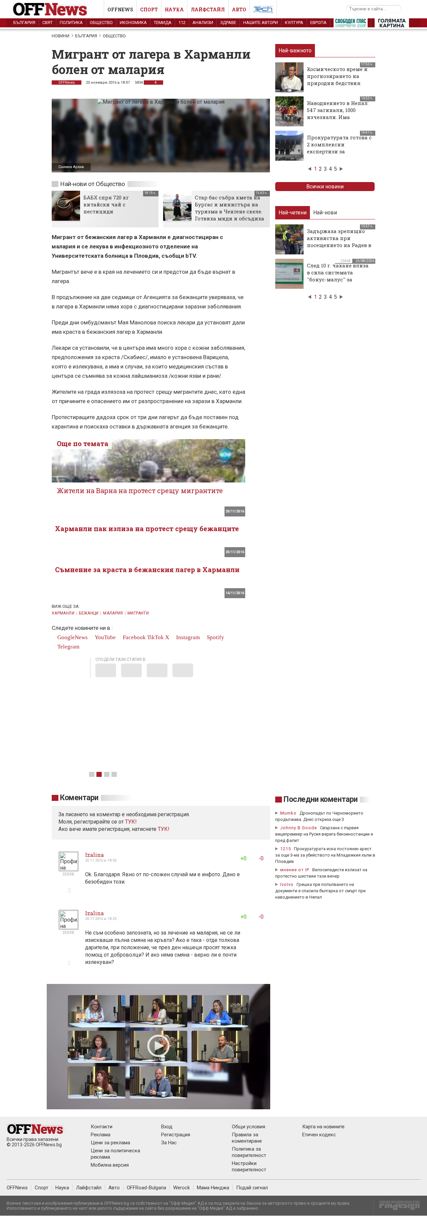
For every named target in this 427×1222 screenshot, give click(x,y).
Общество (101, 22)
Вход (166, 1127)
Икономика (133, 22)
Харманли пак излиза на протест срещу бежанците (147, 528)
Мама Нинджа (213, 1188)
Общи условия (248, 1127)
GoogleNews (72, 637)
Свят (47, 22)
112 (181, 22)
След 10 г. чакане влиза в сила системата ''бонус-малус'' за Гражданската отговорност (338, 279)
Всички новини (325, 186)
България (24, 22)
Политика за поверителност (249, 1152)
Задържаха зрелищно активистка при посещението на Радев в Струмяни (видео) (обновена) (339, 245)
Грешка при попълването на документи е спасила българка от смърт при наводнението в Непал (320, 891)
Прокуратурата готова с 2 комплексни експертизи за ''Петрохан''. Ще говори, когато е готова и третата (339, 155)
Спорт (149, 9)
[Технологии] (263, 10)
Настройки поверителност (249, 1166)
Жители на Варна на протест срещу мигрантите (140, 490)
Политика (71, 22)
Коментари (79, 797)
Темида (162, 22)
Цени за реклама (110, 1143)
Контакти (101, 1127)
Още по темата (82, 443)
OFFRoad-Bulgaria (146, 1188)
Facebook (133, 637)
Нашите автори (260, 22)
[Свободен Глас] (350, 24)
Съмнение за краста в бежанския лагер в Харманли (147, 569)
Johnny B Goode (298, 827)
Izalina (94, 854)
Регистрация (175, 1135)
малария (113, 613)
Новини (60, 35)
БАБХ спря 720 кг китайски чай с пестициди (106, 204)
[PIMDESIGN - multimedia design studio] (396, 1207)
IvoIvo (287, 884)
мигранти (138, 613)
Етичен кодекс (319, 1135)
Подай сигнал (252, 1188)
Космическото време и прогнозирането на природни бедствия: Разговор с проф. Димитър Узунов (337, 83)
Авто (239, 9)
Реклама (100, 1135)
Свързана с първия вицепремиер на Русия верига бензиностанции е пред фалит (324, 834)
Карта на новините (323, 1127)
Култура (294, 22)
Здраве (228, 22)
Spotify (214, 637)
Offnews (120, 9)
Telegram (67, 647)
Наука (174, 9)
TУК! (131, 822)
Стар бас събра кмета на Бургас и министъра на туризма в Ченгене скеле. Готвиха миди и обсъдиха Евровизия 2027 (229, 211)
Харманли (63, 613)
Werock (181, 1188)
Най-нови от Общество (92, 184)
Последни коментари (321, 799)
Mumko (288, 813)
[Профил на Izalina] (68, 869)
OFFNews (66, 82)
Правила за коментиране (247, 1138)
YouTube (104, 637)
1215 (285, 848)
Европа (318, 22)
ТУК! (163, 829)
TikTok (155, 637)
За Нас (169, 1143)
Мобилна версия (110, 1165)
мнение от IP (294, 869)
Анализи (202, 22)
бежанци (89, 613)
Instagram (187, 637)
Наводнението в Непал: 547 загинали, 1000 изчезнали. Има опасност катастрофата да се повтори (338, 117)
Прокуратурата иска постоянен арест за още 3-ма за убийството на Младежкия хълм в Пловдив (325, 855)
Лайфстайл (208, 9)
